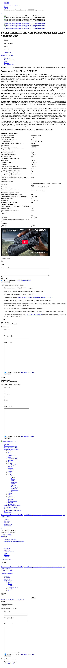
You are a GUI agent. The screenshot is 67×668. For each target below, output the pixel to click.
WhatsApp (39, 314)
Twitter (6, 553)
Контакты (7, 522)
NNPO (10, 466)
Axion (13, 476)
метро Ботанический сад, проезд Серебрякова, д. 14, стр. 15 (35, 297)
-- (1, 13)
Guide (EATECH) (13, 458)
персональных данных (24, 280)
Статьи (10, 584)
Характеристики (9, 60)
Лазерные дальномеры (11, 509)
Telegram (6, 556)
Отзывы (6, 63)
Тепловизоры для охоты (11, 449)
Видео (6, 61)
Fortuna (10, 463)
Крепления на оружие (10, 507)
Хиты (9, 590)
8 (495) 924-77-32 (30, 314)
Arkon (9, 454)
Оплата (6, 519)
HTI (9, 461)
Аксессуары (14, 490)
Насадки (10, 502)
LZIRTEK (11, 469)
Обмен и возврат (13, 587)
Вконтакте (7, 548)
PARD (9, 472)
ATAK (9, 450)
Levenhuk (10, 468)
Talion (13, 479)
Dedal (9, 457)
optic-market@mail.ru (10, 539)
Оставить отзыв (5, 258)
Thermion (14, 482)
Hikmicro (10, 460)
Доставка (7, 521)
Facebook (7, 550)
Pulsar (9, 474)
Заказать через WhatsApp (9, 441)
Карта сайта (7, 525)
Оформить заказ (9, 663)
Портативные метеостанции (12, 510)
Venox (9, 494)
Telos (12, 480)
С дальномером (12, 501)
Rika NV (10, 491)
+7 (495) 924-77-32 (6, 535)
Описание (7, 58)
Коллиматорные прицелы (11, 447)
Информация (8, 524)
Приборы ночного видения (12, 505)
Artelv (9, 452)
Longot (10, 471)
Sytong (10, 493)
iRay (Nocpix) (12, 465)
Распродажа (7, 512)
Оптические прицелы (10, 446)
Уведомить (7, 52)
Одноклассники (9, 551)
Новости (10, 582)
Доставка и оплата (9, 64)
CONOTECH (12, 455)
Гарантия (10, 585)
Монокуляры (15, 487)
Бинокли (6, 444)
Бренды (10, 588)
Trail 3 (13, 483)
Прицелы (14, 488)
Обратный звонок (6, 599)
